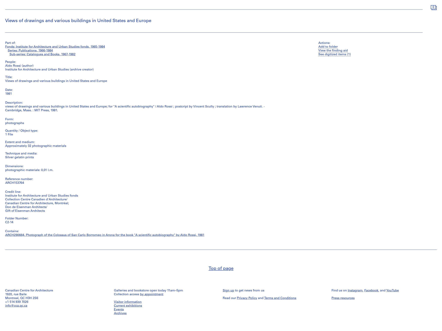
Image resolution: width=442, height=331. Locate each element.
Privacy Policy (247, 298)
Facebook (371, 290)
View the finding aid (333, 50)
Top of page (221, 268)
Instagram (355, 290)
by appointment (151, 294)
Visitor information (128, 302)
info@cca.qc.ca (16, 306)
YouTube (392, 290)
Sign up (228, 290)
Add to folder (328, 47)
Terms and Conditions (280, 298)
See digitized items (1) (334, 54)
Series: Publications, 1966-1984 (30, 50)
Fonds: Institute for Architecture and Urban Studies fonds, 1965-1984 (55, 47)
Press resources (343, 298)
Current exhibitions (128, 306)
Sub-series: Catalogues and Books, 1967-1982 (42, 54)
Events (119, 309)
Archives (120, 313)
